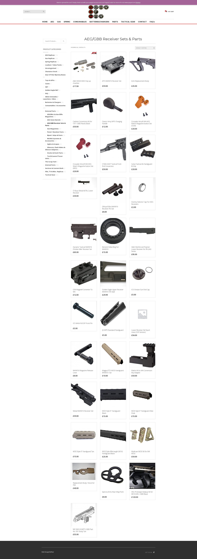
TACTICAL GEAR (128, 22)
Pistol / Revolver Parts (55, 132)
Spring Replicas (50, 62)
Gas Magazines (52, 129)
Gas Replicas (49, 58)
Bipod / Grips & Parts (54, 135)
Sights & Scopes (53, 144)
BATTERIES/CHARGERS (99, 22)
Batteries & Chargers (53, 102)
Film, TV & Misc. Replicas (54, 172)
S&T (46, 87)
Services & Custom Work (54, 168)
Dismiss (138, 2)
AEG (52, 22)
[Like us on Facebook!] (153, 552)
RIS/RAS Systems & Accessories (53, 140)
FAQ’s (152, 22)
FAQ (46, 93)
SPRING (67, 22)
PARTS (115, 22)
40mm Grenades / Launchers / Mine (50, 98)
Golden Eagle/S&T (51, 90)
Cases (47, 84)
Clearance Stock (51, 71)
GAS (59, 22)
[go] (44, 11)
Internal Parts (50, 165)
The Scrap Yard (50, 162)
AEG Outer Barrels (53, 120)
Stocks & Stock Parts (55, 153)
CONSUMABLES (80, 22)
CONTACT (142, 22)
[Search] (63, 41)
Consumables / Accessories (55, 106)
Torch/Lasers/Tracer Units (54, 157)
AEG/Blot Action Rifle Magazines (54, 115)
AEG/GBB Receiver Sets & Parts (55, 124)
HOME (45, 22)
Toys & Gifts (49, 80)
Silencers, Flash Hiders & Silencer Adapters (55, 148)
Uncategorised (50, 68)
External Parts (50, 111)
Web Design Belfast (48, 552)
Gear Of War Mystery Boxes (55, 75)
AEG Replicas (50, 55)
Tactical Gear (50, 175)
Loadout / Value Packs (53, 65)
